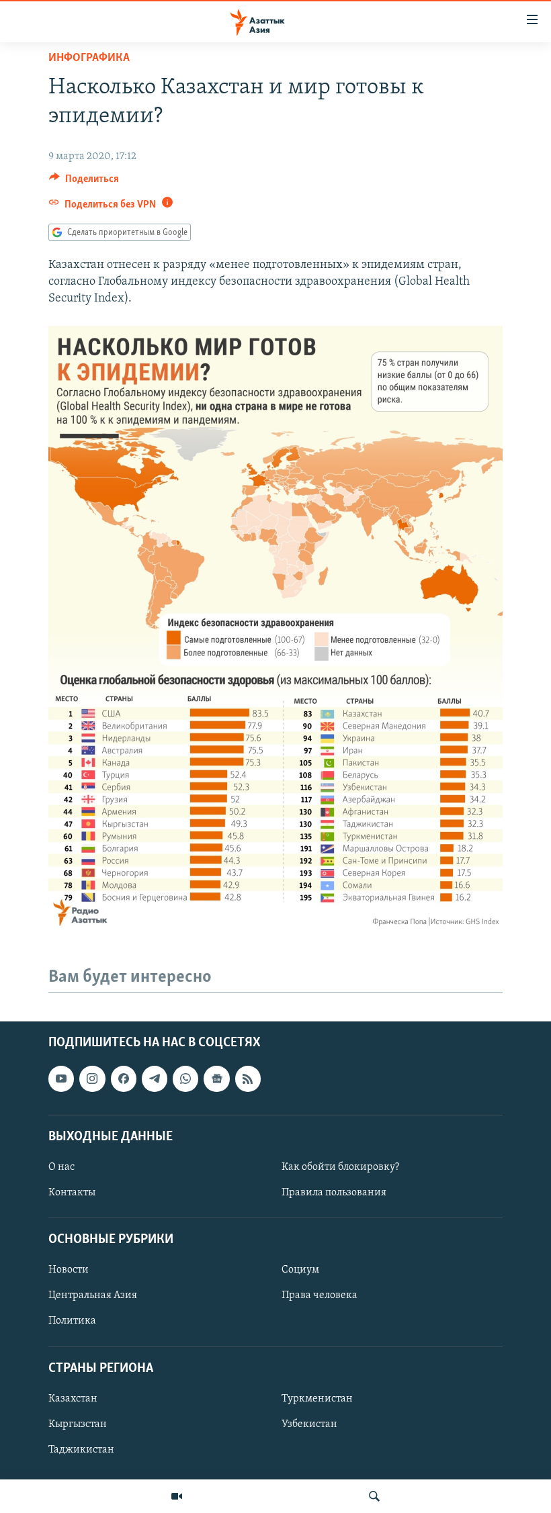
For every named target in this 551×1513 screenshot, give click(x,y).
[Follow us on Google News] (216, 1079)
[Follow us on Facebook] (123, 1079)
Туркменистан (317, 1398)
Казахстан (72, 1398)
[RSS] (248, 1079)
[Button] (84, 182)
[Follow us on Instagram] (92, 1079)
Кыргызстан (77, 1424)
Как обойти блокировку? (340, 1167)
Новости (68, 1270)
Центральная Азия (92, 1296)
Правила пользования (334, 1192)
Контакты (71, 1192)
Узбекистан (309, 1424)
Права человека (319, 1296)
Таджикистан (81, 1450)
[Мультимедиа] (177, 1496)
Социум (300, 1270)
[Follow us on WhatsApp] (185, 1079)
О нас (61, 1167)
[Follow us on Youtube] (61, 1079)
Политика (72, 1321)
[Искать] (374, 1496)
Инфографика (89, 58)
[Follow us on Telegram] (154, 1079)
